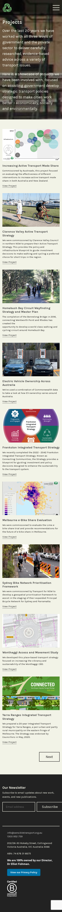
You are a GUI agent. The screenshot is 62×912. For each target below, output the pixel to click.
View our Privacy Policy (23, 872)
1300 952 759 (15, 836)
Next (49, 757)
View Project (9, 185)
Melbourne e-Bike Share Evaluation (27, 520)
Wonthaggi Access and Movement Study (30, 652)
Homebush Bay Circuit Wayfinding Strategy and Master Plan (26, 310)
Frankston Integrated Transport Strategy (30, 447)
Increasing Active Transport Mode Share (30, 165)
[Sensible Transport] (7, 7)
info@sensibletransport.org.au (24, 832)
